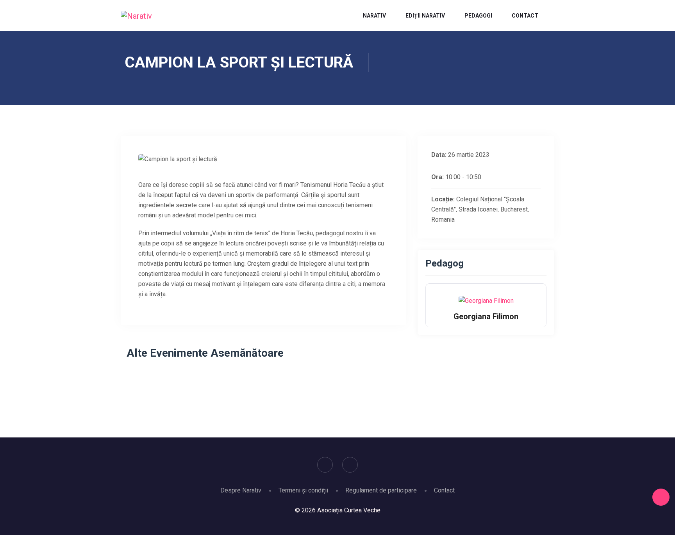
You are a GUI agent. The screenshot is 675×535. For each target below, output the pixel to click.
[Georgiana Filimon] (486, 300)
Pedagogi (478, 15)
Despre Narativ (240, 490)
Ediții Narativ (425, 15)
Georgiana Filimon (486, 316)
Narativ (374, 15)
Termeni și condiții (303, 490)
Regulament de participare (381, 490)
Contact (525, 15)
